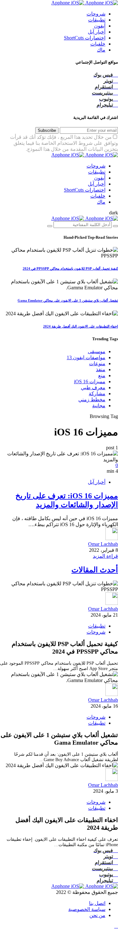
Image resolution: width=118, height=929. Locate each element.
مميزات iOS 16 (89, 381)
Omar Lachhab (103, 544)
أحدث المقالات (94, 570)
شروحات (96, 13)
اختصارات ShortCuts (84, 37)
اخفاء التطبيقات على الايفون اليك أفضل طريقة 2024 (80, 326)
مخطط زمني (91, 399)
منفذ (100, 369)
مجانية (98, 405)
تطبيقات (96, 19)
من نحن (97, 915)
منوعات (97, 363)
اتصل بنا (97, 903)
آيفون (99, 25)
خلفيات (97, 43)
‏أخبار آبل (96, 31)
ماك (101, 49)
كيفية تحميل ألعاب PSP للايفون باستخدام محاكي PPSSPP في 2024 (70, 268)
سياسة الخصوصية (86, 909)
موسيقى (96, 351)
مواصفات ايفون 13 (86, 357)
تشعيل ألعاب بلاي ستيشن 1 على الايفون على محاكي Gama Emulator (68, 300)
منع (101, 375)
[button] (113, 212)
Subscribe (47, 130)
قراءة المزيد (105, 556)
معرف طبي (93, 387)
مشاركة (97, 393)
